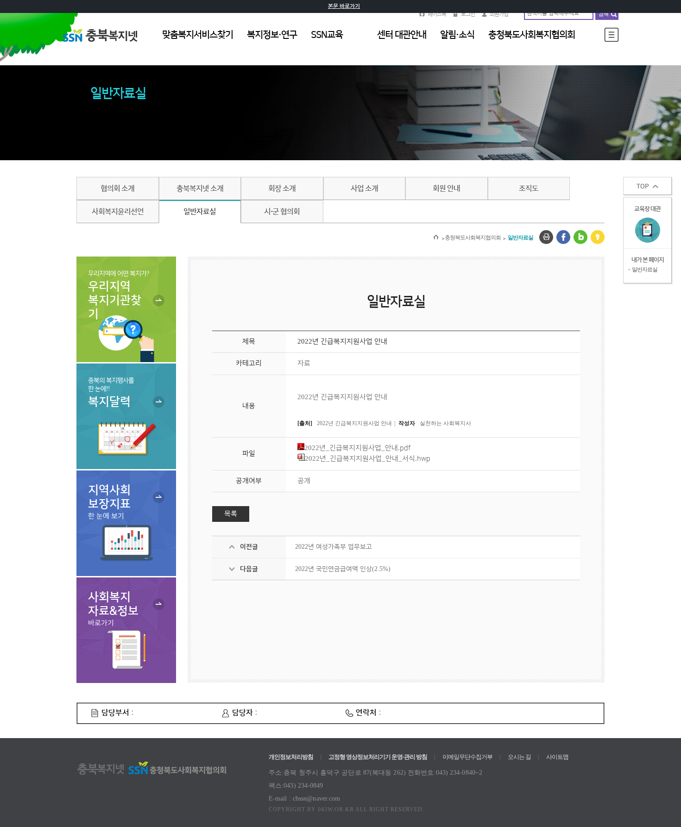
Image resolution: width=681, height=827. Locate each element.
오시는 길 (519, 756)
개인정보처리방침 (291, 756)
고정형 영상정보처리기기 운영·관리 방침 (377, 756)
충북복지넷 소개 (200, 188)
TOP (643, 186)
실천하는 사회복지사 (445, 423)
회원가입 (499, 14)
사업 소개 (364, 188)
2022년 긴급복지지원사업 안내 (354, 423)
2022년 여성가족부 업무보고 (333, 547)
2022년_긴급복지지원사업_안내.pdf (357, 448)
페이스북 (437, 14)
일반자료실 (199, 211)
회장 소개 (282, 188)
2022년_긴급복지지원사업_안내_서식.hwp (367, 459)
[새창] (546, 237)
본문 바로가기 (344, 6)
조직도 (528, 188)
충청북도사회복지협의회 (473, 237)
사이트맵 (557, 756)
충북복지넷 (104, 46)
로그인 (468, 14)
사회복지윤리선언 (118, 211)
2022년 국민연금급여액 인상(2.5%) (343, 569)
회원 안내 (446, 188)
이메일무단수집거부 (467, 756)
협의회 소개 (117, 188)
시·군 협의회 (282, 211)
